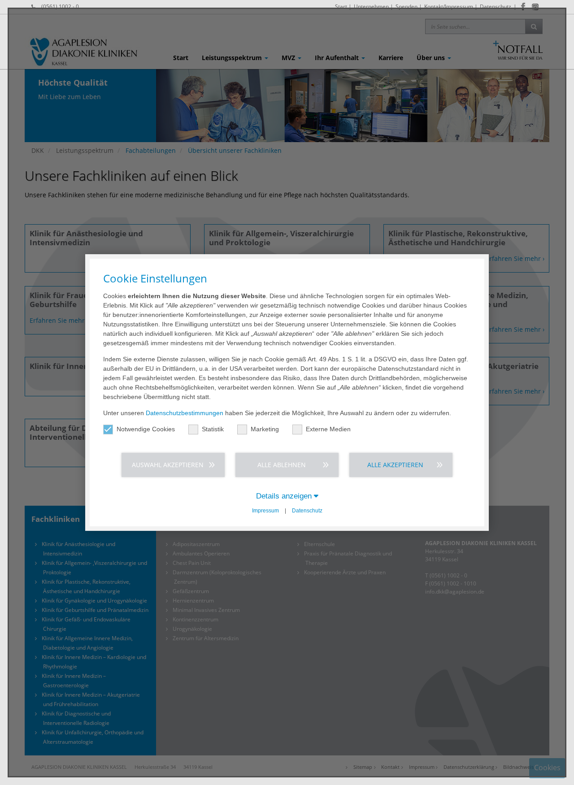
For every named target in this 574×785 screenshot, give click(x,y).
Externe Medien (328, 429)
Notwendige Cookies (146, 429)
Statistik (213, 429)
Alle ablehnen (281, 464)
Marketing (265, 429)
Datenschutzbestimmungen (184, 412)
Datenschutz (307, 510)
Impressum (265, 510)
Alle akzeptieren (395, 464)
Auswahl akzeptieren (168, 464)
